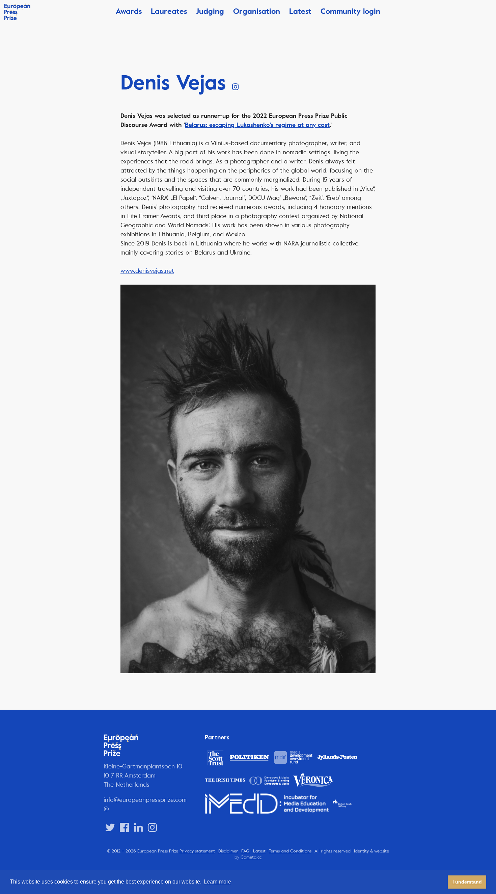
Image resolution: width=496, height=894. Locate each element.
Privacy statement (197, 851)
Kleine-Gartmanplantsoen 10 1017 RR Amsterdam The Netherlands (143, 775)
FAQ (245, 851)
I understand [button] (467, 882)
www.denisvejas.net (147, 270)
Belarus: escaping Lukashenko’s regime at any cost (257, 125)
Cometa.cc (251, 857)
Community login (350, 11)
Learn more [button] (217, 882)
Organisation (256, 11)
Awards (129, 11)
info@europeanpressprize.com (145, 800)
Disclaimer (228, 851)
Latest (300, 11)
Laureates (169, 11)
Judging (210, 11)
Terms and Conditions (290, 851)
